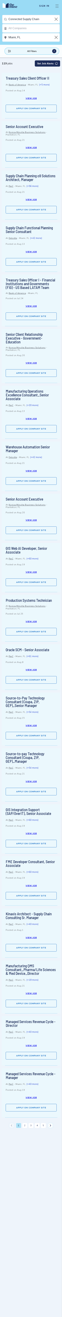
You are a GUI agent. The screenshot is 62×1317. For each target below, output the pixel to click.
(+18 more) (32, 980)
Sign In (44, 6)
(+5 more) (44, 84)
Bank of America (17, 84)
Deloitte (13, 238)
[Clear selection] (56, 19)
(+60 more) (32, 558)
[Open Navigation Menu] (57, 6)
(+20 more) (32, 405)
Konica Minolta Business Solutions (27, 132)
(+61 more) (32, 656)
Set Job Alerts (45, 63)
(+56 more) (32, 186)
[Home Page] (12, 6)
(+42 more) (36, 238)
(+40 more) (32, 924)
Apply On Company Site (31, 108)
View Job (31, 98)
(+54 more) (32, 712)
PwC (11, 186)
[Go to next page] (50, 1125)
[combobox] (34, 19)
